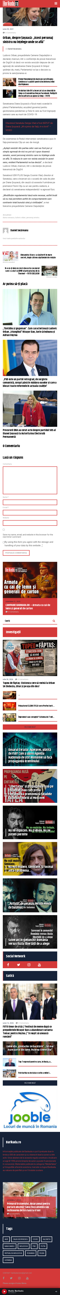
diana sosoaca (8, 218)
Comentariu (7, 464)
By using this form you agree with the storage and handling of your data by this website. (29, 544)
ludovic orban (20, 218)
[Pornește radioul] (4, 1291)
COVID (35, 1239)
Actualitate (7, 215)
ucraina (8, 1260)
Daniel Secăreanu (14, 49)
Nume (6, 497)
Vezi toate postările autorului (14, 238)
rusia (41, 1253)
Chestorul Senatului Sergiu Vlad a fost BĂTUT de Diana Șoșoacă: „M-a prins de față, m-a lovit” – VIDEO (29, 127)
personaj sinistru (32, 218)
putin (43, 1246)
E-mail (6, 507)
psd (34, 1246)
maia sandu (10, 1246)
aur (6, 1239)
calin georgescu (20, 1239)
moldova (24, 1246)
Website (6, 518)
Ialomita (46, 1239)
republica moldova (13, 1253)
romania (30, 1253)
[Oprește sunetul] (56, 1291)
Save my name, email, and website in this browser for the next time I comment (28, 536)
